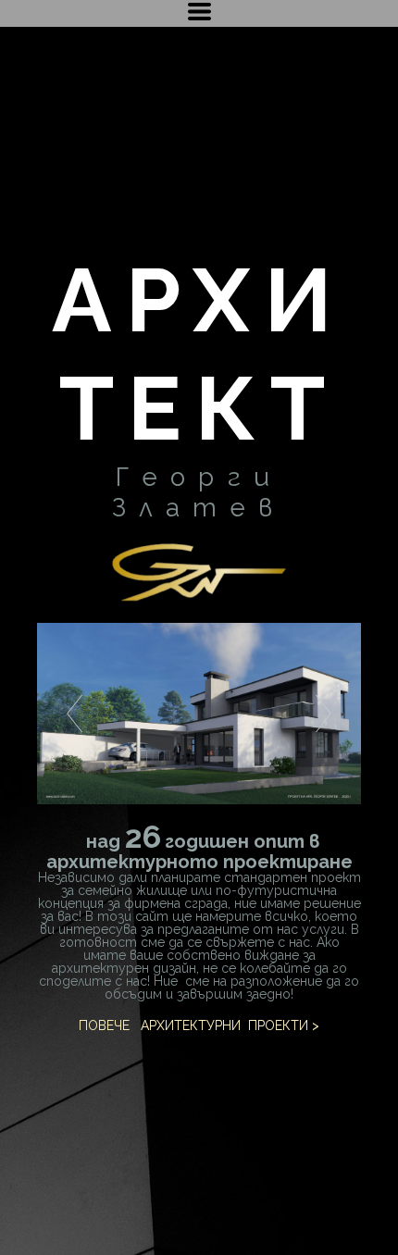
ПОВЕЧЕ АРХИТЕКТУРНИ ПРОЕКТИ (193, 1025)
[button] (199, 11)
